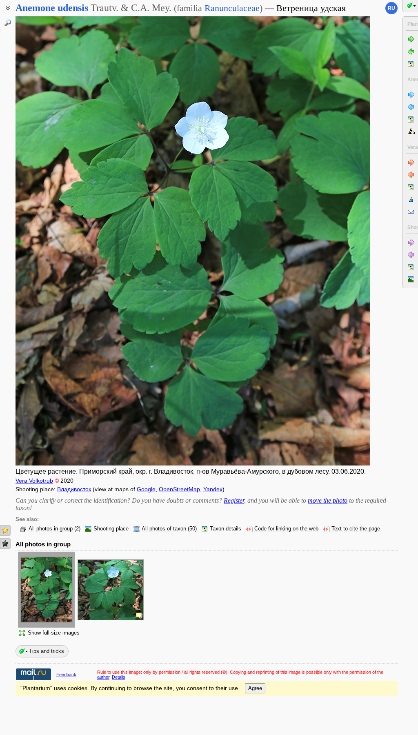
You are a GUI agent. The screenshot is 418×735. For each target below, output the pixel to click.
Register (234, 500)
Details (118, 677)
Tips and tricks (46, 651)
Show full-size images (54, 633)
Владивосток (74, 489)
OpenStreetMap (179, 489)
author (103, 677)
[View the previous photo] (53, 241)
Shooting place (111, 529)
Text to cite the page (355, 529)
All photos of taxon (164, 529)
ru (391, 8)
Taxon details (225, 529)
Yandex (212, 489)
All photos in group (51, 529)
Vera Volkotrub (34, 480)
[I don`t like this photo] (5, 543)
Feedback (66, 674)
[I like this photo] (5, 530)
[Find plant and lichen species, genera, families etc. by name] (8, 23)
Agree (255, 688)
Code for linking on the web (286, 529)
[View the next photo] (332, 241)
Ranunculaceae (232, 8)
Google (146, 489)
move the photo (327, 500)
